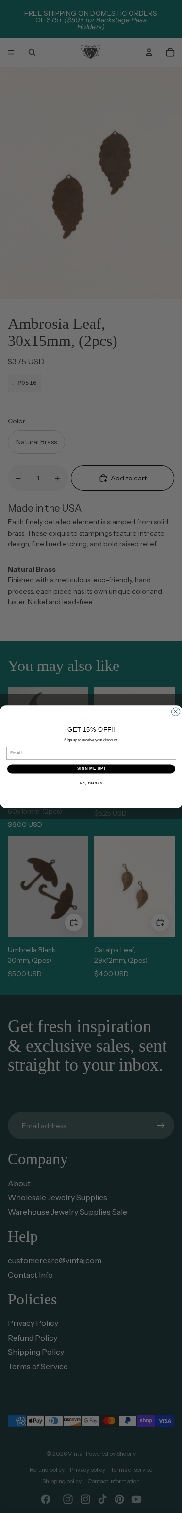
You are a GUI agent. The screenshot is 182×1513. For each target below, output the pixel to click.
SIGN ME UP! (91, 768)
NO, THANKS (91, 783)
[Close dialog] (175, 712)
